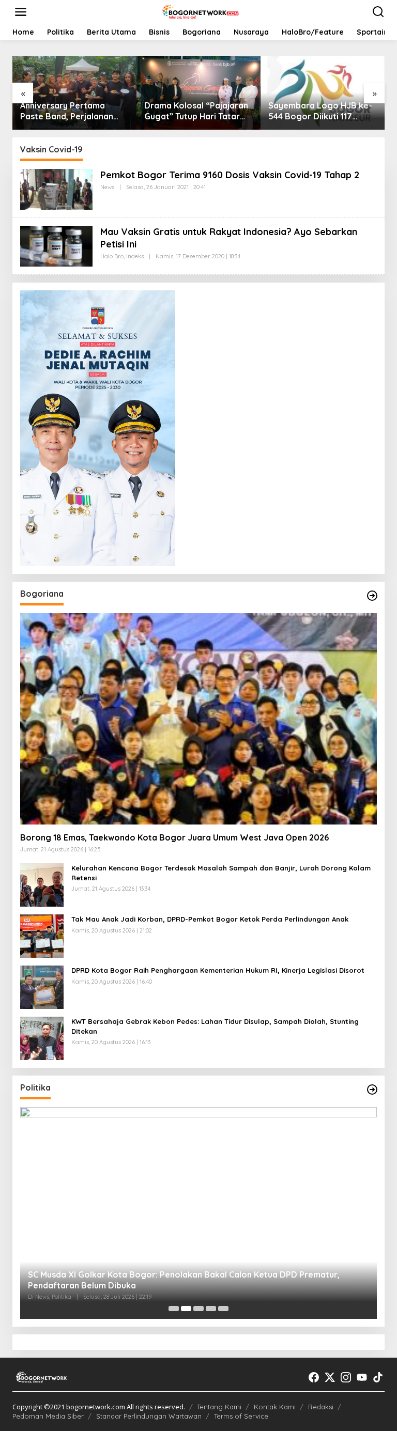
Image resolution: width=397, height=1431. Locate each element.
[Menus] (20, 12)
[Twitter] (330, 1377)
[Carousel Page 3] (198, 1308)
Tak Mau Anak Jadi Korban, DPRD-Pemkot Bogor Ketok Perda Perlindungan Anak (209, 919)
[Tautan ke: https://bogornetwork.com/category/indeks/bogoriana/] (372, 595)
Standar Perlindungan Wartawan (149, 1416)
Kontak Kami (275, 1407)
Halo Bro (112, 256)
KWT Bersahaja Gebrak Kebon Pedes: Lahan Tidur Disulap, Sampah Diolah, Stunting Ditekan (215, 1026)
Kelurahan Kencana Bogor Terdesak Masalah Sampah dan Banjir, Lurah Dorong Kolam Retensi (221, 872)
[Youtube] (362, 1377)
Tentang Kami (219, 1407)
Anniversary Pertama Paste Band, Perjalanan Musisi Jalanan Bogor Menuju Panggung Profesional (66, 111)
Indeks (135, 256)
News (107, 187)
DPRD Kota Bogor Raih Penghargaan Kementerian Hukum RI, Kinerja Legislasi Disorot (217, 970)
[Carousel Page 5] (223, 1308)
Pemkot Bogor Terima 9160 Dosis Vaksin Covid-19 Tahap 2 (229, 175)
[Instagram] (346, 1377)
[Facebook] (313, 1377)
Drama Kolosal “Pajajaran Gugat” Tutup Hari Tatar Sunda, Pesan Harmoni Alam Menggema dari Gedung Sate (196, 111)
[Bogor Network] (200, 11)
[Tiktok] (378, 1377)
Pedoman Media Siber (48, 1416)
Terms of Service (241, 1416)
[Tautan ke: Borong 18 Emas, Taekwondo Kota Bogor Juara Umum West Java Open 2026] (198, 719)
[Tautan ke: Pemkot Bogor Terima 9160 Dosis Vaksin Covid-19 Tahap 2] (56, 188)
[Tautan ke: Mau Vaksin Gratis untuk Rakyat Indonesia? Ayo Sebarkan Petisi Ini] (56, 246)
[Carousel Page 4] (211, 1308)
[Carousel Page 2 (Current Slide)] (186, 1308)
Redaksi (320, 1407)
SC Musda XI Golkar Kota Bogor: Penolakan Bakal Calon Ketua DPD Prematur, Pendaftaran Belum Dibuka (184, 1279)
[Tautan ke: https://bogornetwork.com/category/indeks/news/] (372, 1089)
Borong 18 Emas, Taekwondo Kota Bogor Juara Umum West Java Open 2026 (174, 837)
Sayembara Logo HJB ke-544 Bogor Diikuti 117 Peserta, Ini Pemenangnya (320, 111)
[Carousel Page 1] (174, 1308)
